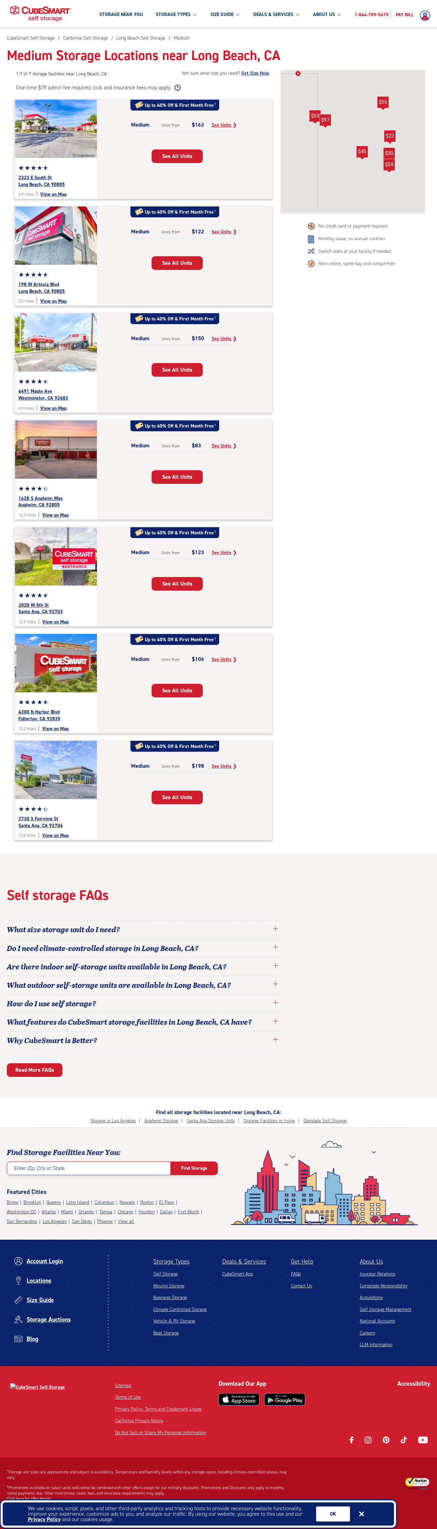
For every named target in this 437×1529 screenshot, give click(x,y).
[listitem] (180, 38)
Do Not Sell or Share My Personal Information (160, 1432)
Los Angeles (55, 1221)
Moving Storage (168, 1286)
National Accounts (377, 1321)
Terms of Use (128, 1397)
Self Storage (165, 1274)
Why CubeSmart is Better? (52, 1040)
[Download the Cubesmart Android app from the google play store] (284, 1399)
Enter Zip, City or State (39, 1168)
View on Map (53, 194)
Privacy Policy (44, 1519)
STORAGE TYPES (173, 14)
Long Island (77, 1202)
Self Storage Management (385, 1309)
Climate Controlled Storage (180, 1309)
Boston (147, 1202)
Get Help (302, 1261)
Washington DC (21, 1212)
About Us (371, 1261)
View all (126, 1221)
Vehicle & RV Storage (174, 1321)
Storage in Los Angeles (113, 1120)
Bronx (12, 1202)
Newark (127, 1202)
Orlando (86, 1212)
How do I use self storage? (51, 1003)
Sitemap (123, 1385)
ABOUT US (324, 14)
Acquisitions (371, 1297)
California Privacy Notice (139, 1420)
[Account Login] (427, 16)
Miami (67, 1212)
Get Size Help (255, 73)
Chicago (125, 1212)
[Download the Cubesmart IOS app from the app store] (238, 1399)
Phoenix (105, 1221)
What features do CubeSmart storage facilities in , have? (129, 1021)
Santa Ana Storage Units (211, 1120)
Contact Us (301, 1286)
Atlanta (49, 1212)
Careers (367, 1333)
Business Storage (170, 1297)
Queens (53, 1202)
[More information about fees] (177, 88)
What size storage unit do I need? (63, 929)
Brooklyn (32, 1202)
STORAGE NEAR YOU (121, 14)
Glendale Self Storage (325, 1120)
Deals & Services (244, 1261)
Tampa (105, 1212)
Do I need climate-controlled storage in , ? (103, 947)
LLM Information (376, 1344)
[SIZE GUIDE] (237, 14)
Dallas (166, 1212)
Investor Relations (377, 1274)
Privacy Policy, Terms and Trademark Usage (158, 1409)
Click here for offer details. (29, 1498)
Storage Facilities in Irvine (269, 1120)
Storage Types (171, 1261)
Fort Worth (188, 1212)
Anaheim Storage (161, 1120)
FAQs (296, 1274)
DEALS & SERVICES (273, 14)
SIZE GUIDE (222, 14)
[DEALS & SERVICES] (297, 14)
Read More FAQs (34, 1069)
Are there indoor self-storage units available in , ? (117, 966)
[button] (326, 121)
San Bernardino (22, 1221)
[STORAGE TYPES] (194, 14)
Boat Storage (166, 1333)
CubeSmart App (237, 1274)
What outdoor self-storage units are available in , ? (119, 984)
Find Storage (194, 1168)
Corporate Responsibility (383, 1286)
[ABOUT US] (339, 14)
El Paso (166, 1202)
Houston (147, 1212)
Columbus (104, 1202)
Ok (333, 1514)
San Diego (82, 1221)
